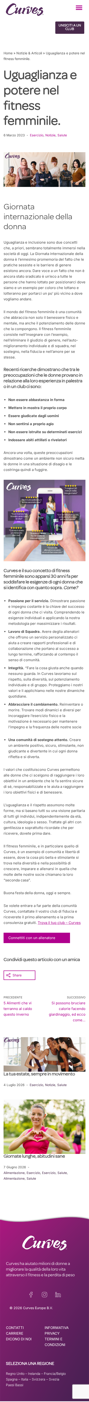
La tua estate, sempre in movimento (39, 1074)
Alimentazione (14, 1173)
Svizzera (38, 1379)
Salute (62, 135)
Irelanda (34, 1374)
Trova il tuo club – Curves (59, 922)
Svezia (54, 1379)
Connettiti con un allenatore (31, 938)
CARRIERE (14, 1333)
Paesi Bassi (14, 1385)
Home (8, 53)
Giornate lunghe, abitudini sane (34, 1156)
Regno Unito (15, 1374)
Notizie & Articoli (29, 53)
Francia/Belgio (55, 1374)
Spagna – (13, 1379)
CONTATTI (15, 1327)
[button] (79, 7)
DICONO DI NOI (19, 1339)
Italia (24, 1379)
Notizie (50, 135)
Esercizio (36, 135)
